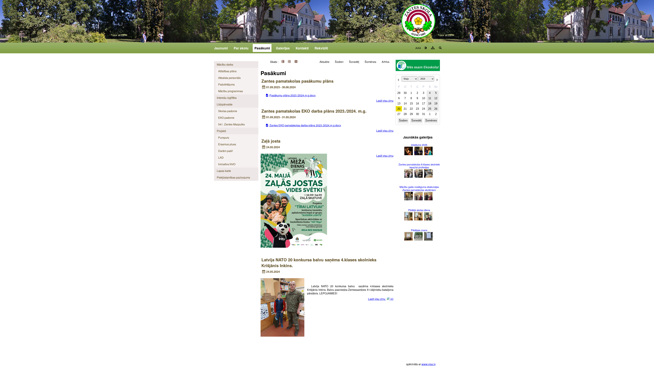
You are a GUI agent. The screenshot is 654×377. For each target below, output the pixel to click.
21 (405, 108)
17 (423, 103)
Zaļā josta (270, 141)
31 (423, 114)
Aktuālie (324, 62)
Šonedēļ (354, 62)
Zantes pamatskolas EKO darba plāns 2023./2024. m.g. (314, 111)
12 (435, 98)
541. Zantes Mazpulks (231, 124)
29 (398, 92)
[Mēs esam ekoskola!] (418, 66)
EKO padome (226, 118)
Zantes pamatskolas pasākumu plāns (297, 81)
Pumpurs (223, 138)
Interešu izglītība (227, 98)
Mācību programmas (230, 91)
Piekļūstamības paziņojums (233, 177)
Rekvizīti (321, 48)
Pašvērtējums (226, 84)
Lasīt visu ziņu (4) (380, 299)
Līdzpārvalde (224, 104)
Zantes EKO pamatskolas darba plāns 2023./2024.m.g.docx (305, 125)
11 (429, 98)
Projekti (221, 131)
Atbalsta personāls (229, 78)
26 (435, 108)
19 (435, 103)
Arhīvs (385, 62)
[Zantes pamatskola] (418, 23)
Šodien (339, 62)
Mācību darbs (225, 64)
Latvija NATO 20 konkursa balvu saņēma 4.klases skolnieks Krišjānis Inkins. (318, 262)
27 (398, 114)
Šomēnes (370, 62)
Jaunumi (221, 48)
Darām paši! (225, 151)
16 (417, 103)
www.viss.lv (429, 364)
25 (429, 108)
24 (423, 108)
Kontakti (302, 48)
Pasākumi (262, 48)
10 (423, 98)
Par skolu (241, 48)
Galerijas (283, 48)
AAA (418, 48)
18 (429, 103)
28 (405, 114)
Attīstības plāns (227, 71)
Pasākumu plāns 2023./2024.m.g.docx (292, 95)
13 (398, 103)
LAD (221, 157)
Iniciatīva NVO (226, 164)
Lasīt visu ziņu (384, 101)
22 (411, 108)
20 (398, 108)
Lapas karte (224, 171)
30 (405, 92)
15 (411, 103)
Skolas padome (227, 111)
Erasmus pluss (227, 144)
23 (417, 108)
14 (405, 103)
